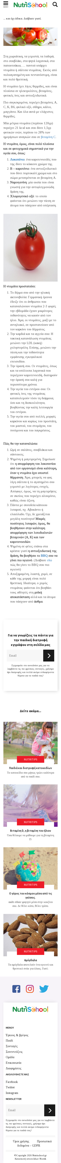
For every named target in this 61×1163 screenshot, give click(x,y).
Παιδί (9, 1040)
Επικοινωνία (13, 1062)
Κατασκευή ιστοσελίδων (27, 1159)
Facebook (12, 1082)
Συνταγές (12, 1046)
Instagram (12, 1093)
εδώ (49, 560)
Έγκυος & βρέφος (17, 1035)
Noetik (42, 1159)
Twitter (10, 1087)
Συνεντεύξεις (14, 1051)
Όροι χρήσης (21, 1141)
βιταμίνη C (48, 137)
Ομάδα (10, 1057)
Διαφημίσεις (13, 1068)
